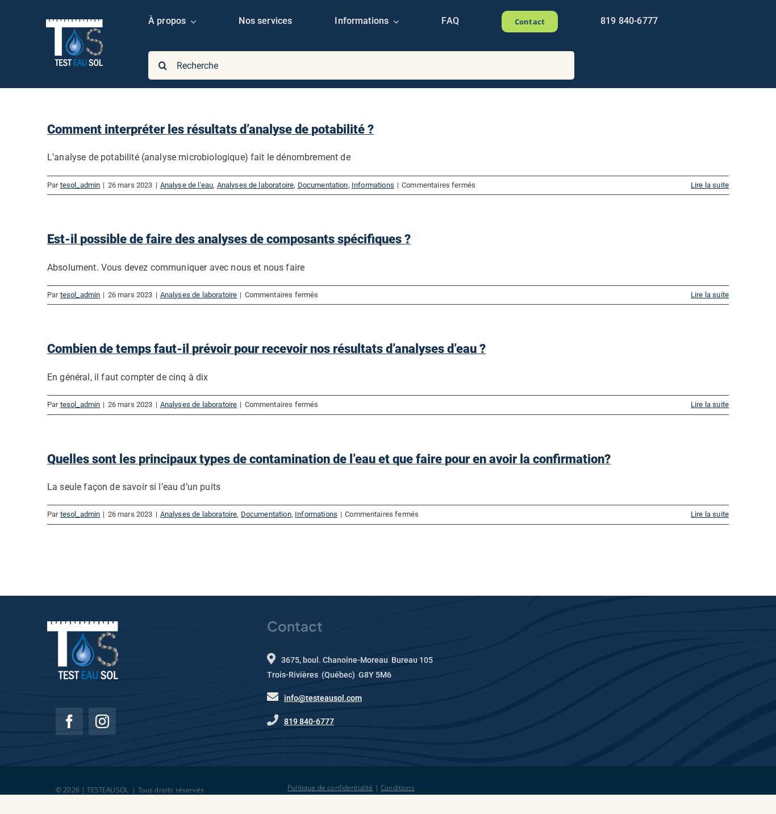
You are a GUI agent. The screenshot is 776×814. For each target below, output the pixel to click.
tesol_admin (80, 185)
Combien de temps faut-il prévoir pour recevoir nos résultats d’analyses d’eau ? (266, 349)
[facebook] (69, 721)
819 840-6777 (309, 721)
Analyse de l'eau (187, 185)
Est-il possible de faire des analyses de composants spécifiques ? (229, 239)
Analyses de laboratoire (255, 185)
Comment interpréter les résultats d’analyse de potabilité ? (210, 129)
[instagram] (102, 721)
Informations (373, 185)
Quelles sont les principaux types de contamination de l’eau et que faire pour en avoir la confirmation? (329, 459)
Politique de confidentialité (330, 787)
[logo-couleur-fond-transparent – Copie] (74, 23)
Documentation (323, 185)
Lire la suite (710, 185)
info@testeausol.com (323, 698)
